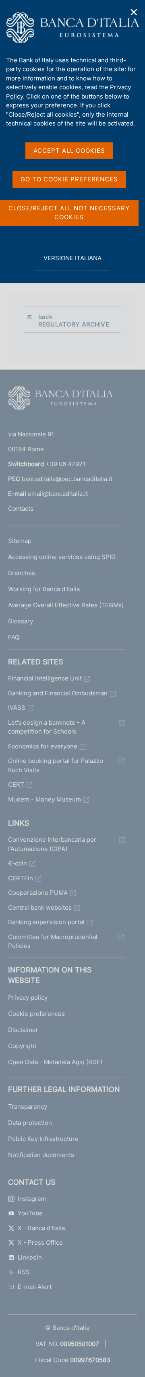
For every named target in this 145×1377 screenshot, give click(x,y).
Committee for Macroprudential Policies (52, 941)
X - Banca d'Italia (41, 1228)
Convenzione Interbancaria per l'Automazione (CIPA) (52, 844)
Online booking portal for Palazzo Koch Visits (55, 765)
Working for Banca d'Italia (44, 589)
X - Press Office (40, 1242)
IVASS (16, 707)
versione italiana (72, 262)
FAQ (13, 637)
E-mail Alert (35, 1287)
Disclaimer (23, 1030)
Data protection (30, 1122)
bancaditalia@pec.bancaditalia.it (67, 479)
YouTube (30, 1213)
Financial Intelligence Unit (45, 678)
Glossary (20, 621)
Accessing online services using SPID (62, 557)
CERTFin (20, 878)
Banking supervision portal (46, 922)
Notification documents (41, 1155)
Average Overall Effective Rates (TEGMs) (66, 605)
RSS (24, 1272)
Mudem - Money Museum (44, 799)
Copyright (22, 1046)
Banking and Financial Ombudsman (58, 693)
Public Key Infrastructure (43, 1139)
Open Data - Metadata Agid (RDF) (55, 1062)
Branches (21, 573)
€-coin (17, 863)
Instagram (32, 1198)
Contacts (20, 508)
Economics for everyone (42, 746)
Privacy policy (28, 997)
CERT (16, 784)
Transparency (27, 1106)
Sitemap (19, 541)
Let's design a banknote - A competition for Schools (46, 727)
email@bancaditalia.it (58, 493)
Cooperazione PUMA (38, 892)
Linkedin (30, 1257)
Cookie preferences (36, 1013)
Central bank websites (40, 907)
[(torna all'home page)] (60, 400)
